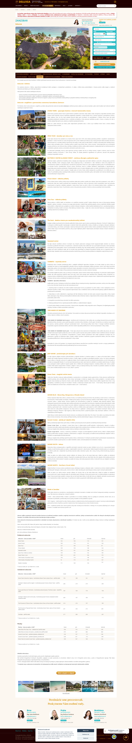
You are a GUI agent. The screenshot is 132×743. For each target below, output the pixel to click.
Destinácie (19, 5)
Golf (64, 5)
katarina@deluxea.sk (87, 21)
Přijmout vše (86, 730)
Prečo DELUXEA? (34, 5)
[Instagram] (115, 1)
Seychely (30, 731)
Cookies (109, 738)
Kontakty (77, 5)
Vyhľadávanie (102, 738)
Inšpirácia (57, 5)
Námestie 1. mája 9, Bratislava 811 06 (89, 25)
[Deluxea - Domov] (23, 1)
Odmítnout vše (85, 734)
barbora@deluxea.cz (66, 716)
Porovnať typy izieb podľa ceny (105, 42)
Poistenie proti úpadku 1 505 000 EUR (103, 735)
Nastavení (85, 738)
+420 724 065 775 (65, 718)
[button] (105, 37)
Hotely (26, 5)
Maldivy (24, 731)
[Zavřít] (127, 730)
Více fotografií (66, 693)
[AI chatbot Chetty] (126, 738)
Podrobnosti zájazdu (104, 64)
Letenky (70, 5)
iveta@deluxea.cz (31, 716)
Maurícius (18, 731)
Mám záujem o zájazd (66, 673)
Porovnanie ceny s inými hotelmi (104, 67)
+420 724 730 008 (31, 718)
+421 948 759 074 (89, 23)
